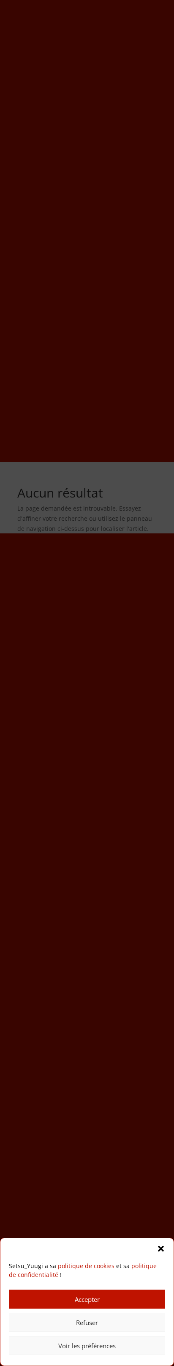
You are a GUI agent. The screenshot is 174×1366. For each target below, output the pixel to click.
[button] (161, 1248)
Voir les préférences (87, 1346)
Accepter (87, 1299)
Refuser (87, 1322)
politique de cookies (86, 1266)
